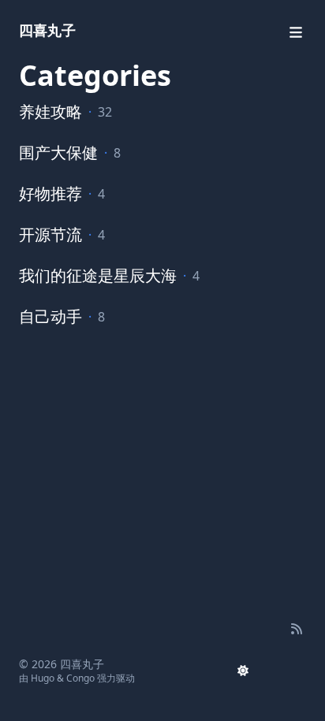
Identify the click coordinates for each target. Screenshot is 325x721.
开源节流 (50, 234)
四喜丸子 (47, 29)
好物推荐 (50, 193)
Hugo (42, 678)
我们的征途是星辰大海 (98, 275)
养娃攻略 (50, 111)
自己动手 (50, 316)
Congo (80, 678)
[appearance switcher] (243, 670)
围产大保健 (58, 152)
